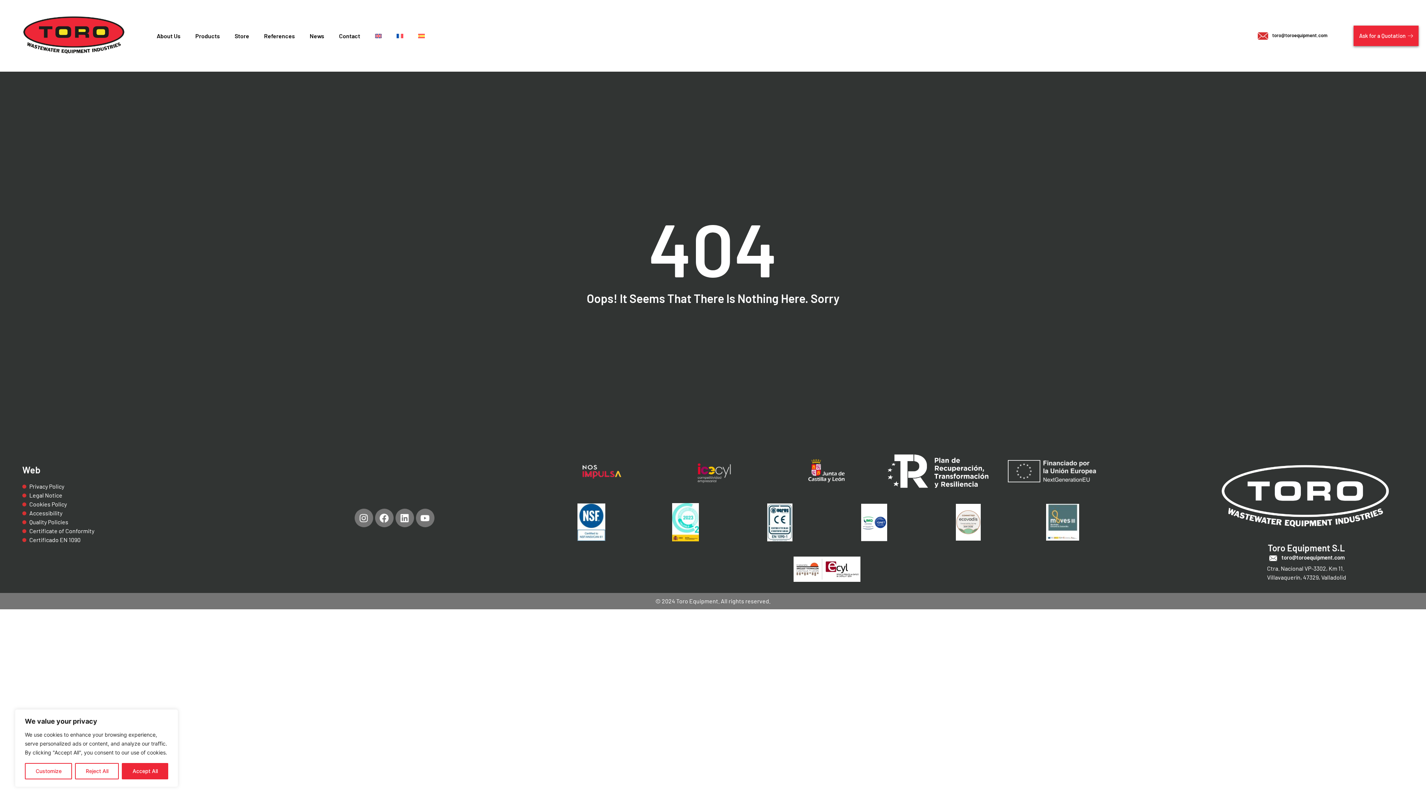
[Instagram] (364, 518)
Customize (49, 771)
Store (242, 35)
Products (207, 35)
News (317, 35)
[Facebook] (384, 518)
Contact (349, 35)
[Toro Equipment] (74, 35)
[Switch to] (378, 36)
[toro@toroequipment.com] (1273, 558)
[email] (1263, 36)
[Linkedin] (404, 518)
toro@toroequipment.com (1300, 35)
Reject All (97, 771)
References (279, 35)
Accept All (145, 771)
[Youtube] (425, 518)
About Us (168, 35)
